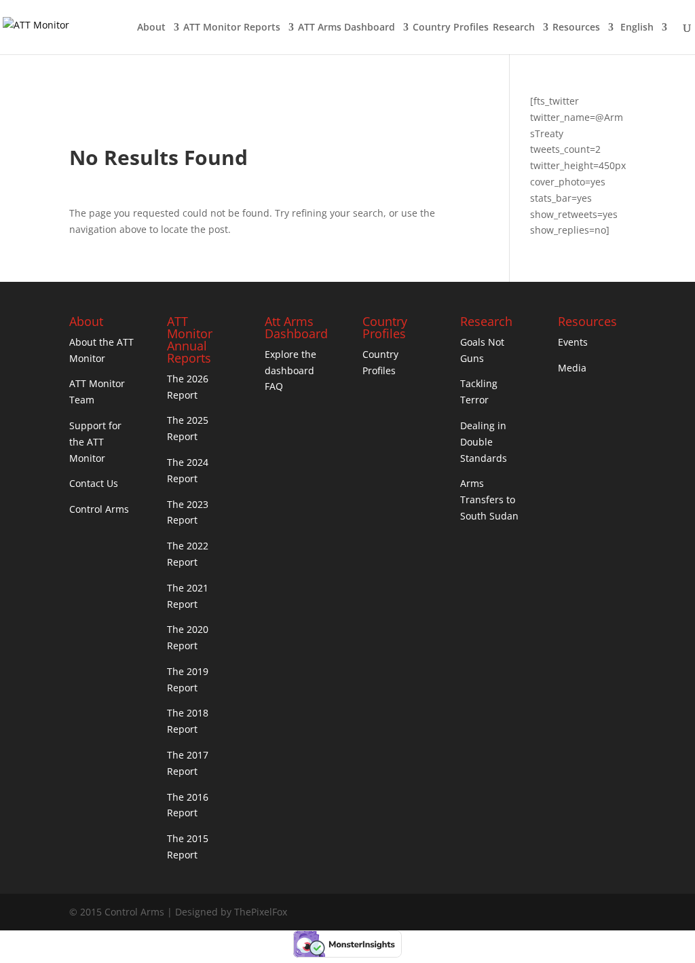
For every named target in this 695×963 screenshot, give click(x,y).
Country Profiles (451, 27)
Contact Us (93, 483)
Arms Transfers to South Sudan (489, 499)
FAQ (274, 386)
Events (573, 341)
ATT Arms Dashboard (346, 27)
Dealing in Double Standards (483, 442)
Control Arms (99, 509)
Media (572, 367)
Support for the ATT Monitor (95, 442)
